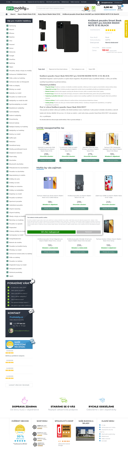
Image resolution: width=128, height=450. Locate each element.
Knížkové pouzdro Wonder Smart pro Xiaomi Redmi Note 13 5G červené (79, 240)
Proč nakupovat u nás (78, 69)
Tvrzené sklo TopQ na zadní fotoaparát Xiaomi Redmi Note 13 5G (68, 149)
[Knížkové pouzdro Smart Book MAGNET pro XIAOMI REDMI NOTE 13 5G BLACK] (67, 37)
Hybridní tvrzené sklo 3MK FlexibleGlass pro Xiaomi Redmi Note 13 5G (46, 149)
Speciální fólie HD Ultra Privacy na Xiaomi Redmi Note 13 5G (90, 149)
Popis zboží (41, 69)
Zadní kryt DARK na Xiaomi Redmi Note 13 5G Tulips (109, 196)
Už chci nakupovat (51, 232)
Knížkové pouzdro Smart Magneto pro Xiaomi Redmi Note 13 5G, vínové (50, 240)
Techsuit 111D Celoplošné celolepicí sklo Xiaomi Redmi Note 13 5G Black (112, 149)
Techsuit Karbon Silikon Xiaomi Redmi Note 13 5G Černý (108, 240)
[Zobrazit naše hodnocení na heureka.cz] (20, 444)
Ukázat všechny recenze (19, 385)
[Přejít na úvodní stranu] (17, 9)
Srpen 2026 (92, 69)
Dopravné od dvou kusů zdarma (58, 69)
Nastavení (88, 232)
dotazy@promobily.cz (21, 331)
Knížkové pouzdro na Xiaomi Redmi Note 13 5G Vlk (79, 196)
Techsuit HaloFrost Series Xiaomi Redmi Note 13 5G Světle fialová (50, 196)
